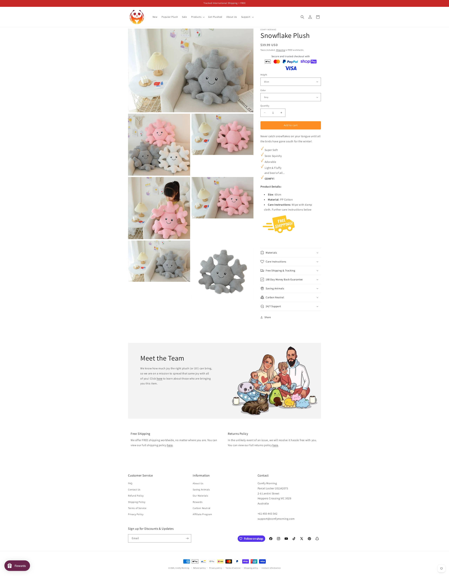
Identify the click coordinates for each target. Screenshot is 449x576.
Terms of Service (137, 508)
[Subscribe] (187, 538)
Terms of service (233, 568)
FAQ (130, 483)
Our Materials (200, 495)
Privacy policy (215, 568)
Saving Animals (201, 489)
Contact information (271, 568)
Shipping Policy (136, 502)
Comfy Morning (182, 568)
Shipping (280, 50)
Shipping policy (251, 568)
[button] (197, 17)
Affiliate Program (202, 514)
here (159, 378)
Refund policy (199, 568)
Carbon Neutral (201, 508)
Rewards (197, 502)
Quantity (264, 105)
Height (263, 74)
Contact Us (134, 489)
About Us (198, 483)
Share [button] (267, 317)
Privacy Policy (135, 514)
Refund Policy (136, 495)
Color (263, 90)
